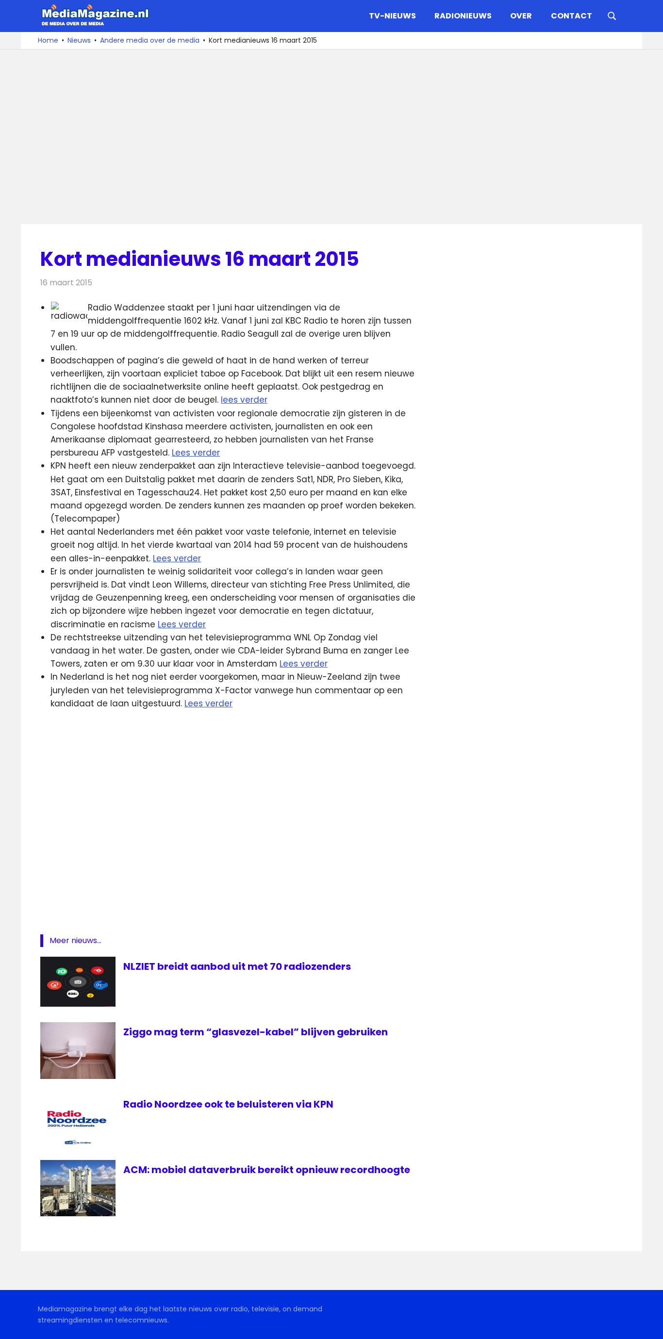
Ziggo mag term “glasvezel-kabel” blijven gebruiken (255, 1032)
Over (521, 15)
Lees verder (196, 452)
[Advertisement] (331, 137)
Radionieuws (463, 15)
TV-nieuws (392, 15)
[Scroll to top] (648, 1324)
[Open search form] (612, 15)
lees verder (244, 400)
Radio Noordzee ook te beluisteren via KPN (228, 1104)
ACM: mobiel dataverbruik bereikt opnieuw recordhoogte (266, 1169)
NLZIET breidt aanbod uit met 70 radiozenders (237, 966)
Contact (571, 15)
